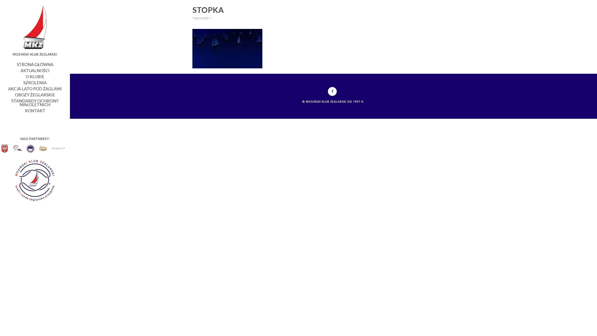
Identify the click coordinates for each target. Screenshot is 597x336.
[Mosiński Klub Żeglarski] (35, 27)
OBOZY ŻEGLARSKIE (35, 94)
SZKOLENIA (35, 82)
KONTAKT (35, 110)
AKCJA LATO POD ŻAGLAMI (35, 88)
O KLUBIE (35, 76)
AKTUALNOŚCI (35, 70)
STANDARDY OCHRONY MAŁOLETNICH (35, 102)
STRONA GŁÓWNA (35, 64)
